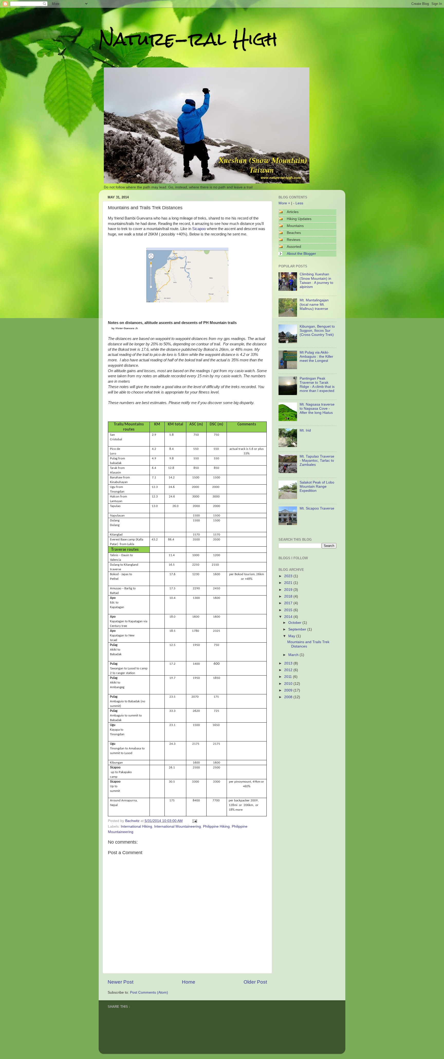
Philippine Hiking (216, 826)
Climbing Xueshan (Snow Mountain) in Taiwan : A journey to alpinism (316, 280)
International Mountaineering (177, 826)
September (297, 629)
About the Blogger (301, 254)
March (294, 655)
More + (284, 203)
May (292, 636)
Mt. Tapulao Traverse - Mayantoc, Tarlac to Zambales (317, 460)
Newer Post (120, 982)
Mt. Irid (305, 430)
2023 (288, 576)
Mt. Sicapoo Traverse (317, 508)
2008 (288, 697)
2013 (288, 663)
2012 (288, 670)
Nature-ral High (188, 39)
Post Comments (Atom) (149, 992)
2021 (288, 583)
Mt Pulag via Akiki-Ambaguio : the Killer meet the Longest (316, 357)
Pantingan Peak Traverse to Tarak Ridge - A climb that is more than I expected (317, 385)
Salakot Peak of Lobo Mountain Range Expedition (317, 486)
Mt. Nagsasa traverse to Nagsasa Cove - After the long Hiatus (317, 408)
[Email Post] (194, 821)
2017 (288, 603)
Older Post (255, 982)
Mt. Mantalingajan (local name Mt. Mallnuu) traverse (314, 304)
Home (188, 982)
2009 (288, 690)
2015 (288, 610)
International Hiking (136, 826)
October (295, 623)
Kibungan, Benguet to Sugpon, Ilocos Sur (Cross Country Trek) (317, 331)
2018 (288, 596)
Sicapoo (199, 229)
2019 (288, 590)
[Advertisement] (304, 733)
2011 (288, 677)
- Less (298, 203)
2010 (288, 684)
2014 (288, 617)
